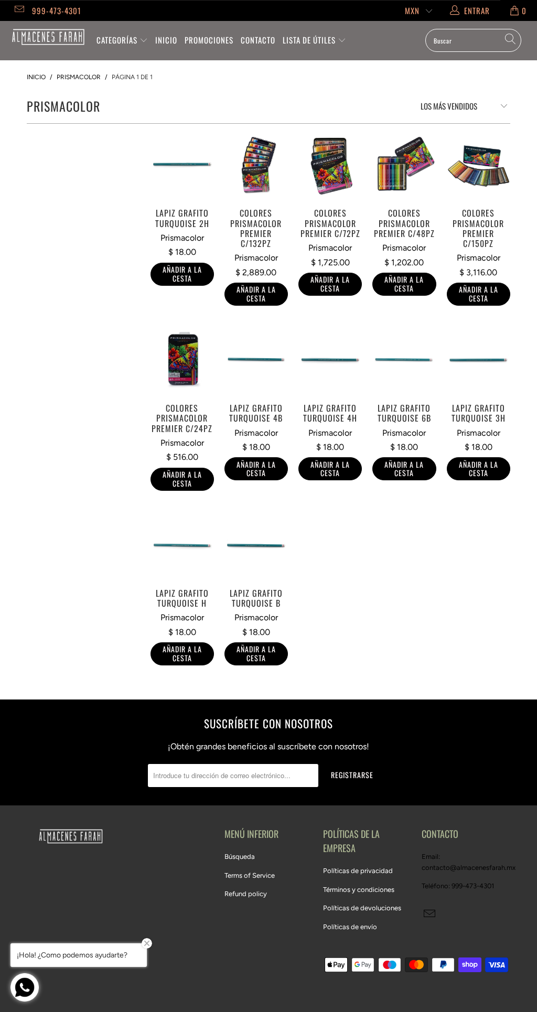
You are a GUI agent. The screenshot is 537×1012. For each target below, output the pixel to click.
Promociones (209, 40)
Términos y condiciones (358, 889)
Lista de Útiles (310, 40)
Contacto (258, 40)
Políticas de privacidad (358, 871)
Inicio (166, 40)
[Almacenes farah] (48, 37)
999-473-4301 (56, 10)
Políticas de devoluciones (362, 908)
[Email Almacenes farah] (18, 10)
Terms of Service (249, 875)
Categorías (117, 40)
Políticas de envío (350, 927)
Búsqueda (239, 856)
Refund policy (245, 894)
